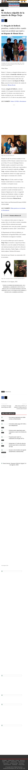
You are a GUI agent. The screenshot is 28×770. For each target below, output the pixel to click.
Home (2, 8)
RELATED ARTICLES (8, 413)
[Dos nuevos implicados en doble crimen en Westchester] (4, 419)
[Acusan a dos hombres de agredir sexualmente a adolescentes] (4, 451)
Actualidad (4, 452)
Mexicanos (22, 760)
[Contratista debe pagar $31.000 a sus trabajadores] (4, 425)
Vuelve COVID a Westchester (18, 101)
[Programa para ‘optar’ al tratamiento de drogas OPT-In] (4, 438)
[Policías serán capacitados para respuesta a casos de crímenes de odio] (4, 431)
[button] (2, 5)
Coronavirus (5, 763)
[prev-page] (2, 456)
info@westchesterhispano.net (9, 768)
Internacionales (21, 761)
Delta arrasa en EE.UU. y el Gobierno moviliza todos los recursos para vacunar (20, 407)
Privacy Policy (21, 764)
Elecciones (21, 763)
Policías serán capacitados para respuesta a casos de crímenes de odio (17, 432)
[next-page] (4, 456)
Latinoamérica (14, 761)
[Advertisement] (14, 120)
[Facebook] (2, 20)
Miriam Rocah (11, 85)
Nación (8, 761)
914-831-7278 (22, 768)
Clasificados (14, 764)
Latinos (3, 761)
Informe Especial (7, 764)
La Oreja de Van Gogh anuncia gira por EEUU (6, 406)
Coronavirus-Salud (14, 763)
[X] (5, 20)
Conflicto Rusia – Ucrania (13, 760)
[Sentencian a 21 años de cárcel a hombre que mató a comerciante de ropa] (4, 444)
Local (6, 8)
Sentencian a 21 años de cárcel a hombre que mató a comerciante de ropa (17, 445)
